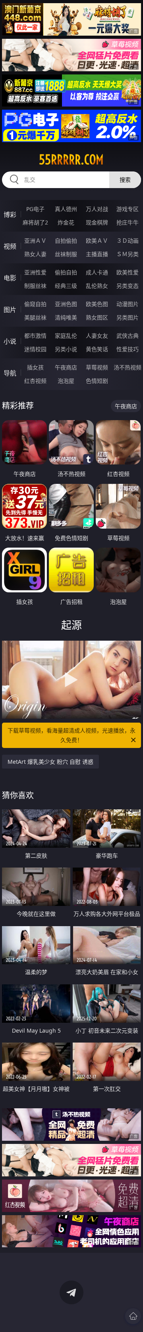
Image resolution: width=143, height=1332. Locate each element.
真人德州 (66, 209)
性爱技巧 (127, 349)
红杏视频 (35, 380)
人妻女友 (97, 335)
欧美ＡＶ (97, 240)
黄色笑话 (97, 349)
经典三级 (66, 285)
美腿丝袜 (35, 317)
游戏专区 (127, 209)
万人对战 (97, 209)
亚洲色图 (66, 304)
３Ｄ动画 (127, 240)
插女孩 (35, 367)
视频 (10, 246)
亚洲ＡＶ (35, 240)
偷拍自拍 (66, 272)
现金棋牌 (97, 222)
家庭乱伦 (66, 335)
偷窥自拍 (35, 304)
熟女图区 (97, 317)
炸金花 (66, 222)
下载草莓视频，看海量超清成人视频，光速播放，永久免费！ (71, 735)
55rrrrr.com (71, 159)
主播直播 (97, 254)
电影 (10, 278)
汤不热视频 (127, 367)
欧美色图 (97, 304)
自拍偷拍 (66, 240)
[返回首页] (133, 1316)
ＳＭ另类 (127, 254)
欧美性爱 (127, 272)
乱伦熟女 (97, 285)
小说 (10, 341)
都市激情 (35, 335)
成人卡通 (97, 272)
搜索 (125, 179)
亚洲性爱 (35, 272)
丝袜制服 (66, 254)
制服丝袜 (35, 285)
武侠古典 (127, 335)
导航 (10, 373)
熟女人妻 (35, 254)
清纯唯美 (66, 317)
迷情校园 (35, 349)
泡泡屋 (66, 380)
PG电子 (35, 209)
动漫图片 (127, 304)
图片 (10, 309)
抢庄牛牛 (127, 222)
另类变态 (127, 285)
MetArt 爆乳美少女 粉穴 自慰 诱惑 (50, 761)
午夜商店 (66, 367)
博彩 (10, 214)
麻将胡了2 (35, 222)
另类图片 (127, 317)
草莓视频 (97, 367)
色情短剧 (97, 380)
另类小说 (66, 349)
